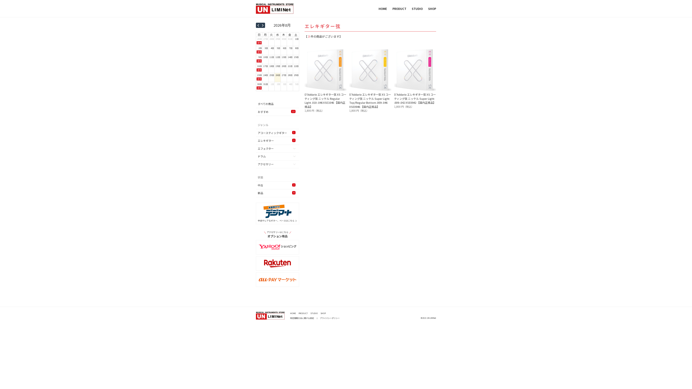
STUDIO (417, 8)
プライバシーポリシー (330, 318)
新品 (276, 193)
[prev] (258, 25)
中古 (276, 185)
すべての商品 (266, 104)
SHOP (432, 8)
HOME (383, 8)
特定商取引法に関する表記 (302, 318)
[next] (262, 25)
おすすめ (276, 112)
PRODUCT (399, 8)
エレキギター (276, 140)
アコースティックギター (276, 133)
